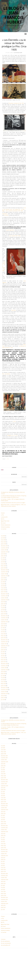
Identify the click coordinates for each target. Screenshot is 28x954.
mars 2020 (3, 681)
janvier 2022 (3, 637)
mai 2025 (3, 559)
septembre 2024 (4, 575)
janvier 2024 (3, 591)
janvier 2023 (3, 613)
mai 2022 (3, 629)
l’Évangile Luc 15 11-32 (12, 435)
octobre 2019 (4, 691)
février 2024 (3, 589)
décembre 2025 (4, 545)
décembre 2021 (4, 639)
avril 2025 (3, 561)
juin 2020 (3, 675)
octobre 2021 (4, 643)
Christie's (3, 513)
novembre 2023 (4, 595)
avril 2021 (3, 655)
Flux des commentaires (6, 943)
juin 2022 (3, 627)
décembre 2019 (4, 687)
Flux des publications (5, 941)
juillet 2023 (3, 603)
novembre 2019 (4, 689)
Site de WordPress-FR (5, 945)
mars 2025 (3, 563)
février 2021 (3, 659)
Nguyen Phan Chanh (5, 521)
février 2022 (3, 635)
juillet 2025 (3, 555)
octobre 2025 (4, 549)
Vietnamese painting (5, 527)
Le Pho (14, 421)
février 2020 (3, 683)
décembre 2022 (4, 615)
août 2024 (3, 577)
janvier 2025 (3, 567)
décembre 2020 (4, 663)
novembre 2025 (4, 547)
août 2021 (3, 647)
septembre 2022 (4, 621)
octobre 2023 (4, 597)
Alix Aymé (6, 215)
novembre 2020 (4, 665)
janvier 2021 (3, 661)
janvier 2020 (3, 685)
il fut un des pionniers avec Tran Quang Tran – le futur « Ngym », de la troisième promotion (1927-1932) (14, 209)
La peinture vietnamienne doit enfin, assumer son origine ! (13, 502)
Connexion (3, 939)
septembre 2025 (4, 551)
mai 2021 (3, 653)
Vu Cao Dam (3, 529)
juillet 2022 (3, 625)
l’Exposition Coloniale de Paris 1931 (16, 103)
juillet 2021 (3, 649)
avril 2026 (3, 537)
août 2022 (3, 623)
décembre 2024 (4, 569)
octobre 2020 (4, 667)
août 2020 (3, 671)
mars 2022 (3, 633)
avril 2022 (3, 631)
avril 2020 (3, 679)
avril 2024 (3, 585)
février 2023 (3, 611)
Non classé (3, 523)
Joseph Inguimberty (10, 230)
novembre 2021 (4, 641)
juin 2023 (3, 605)
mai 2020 (3, 677)
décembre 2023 (4, 593)
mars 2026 (3, 539)
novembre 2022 (4, 617)
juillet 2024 (3, 579)
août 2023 (3, 601)
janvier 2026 (3, 543)
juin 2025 (3, 557)
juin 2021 (3, 651)
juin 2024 (3, 581)
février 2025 (3, 565)
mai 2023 (3, 607)
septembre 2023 (4, 599)
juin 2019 (3, 699)
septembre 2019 (4, 693)
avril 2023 (3, 609)
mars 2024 (3, 587)
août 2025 (3, 553)
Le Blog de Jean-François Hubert (14, 15)
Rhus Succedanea (6, 373)
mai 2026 (3, 535)
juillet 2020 (3, 673)
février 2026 (3, 541)
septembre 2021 (4, 645)
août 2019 (3, 695)
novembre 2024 (4, 571)
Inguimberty (4, 213)
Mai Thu (2, 519)
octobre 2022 (4, 619)
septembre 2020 (4, 669)
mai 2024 (3, 583)
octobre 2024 (4, 573)
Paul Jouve (13, 310)
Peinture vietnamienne (5, 525)
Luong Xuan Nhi (4, 517)
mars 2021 (3, 657)
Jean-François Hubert (18, 52)
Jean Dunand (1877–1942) (14, 235)
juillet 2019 (3, 697)
